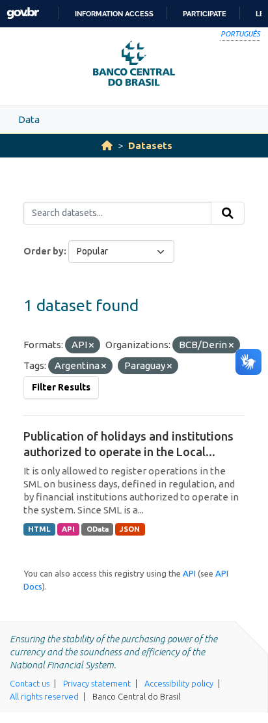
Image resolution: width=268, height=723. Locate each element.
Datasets (150, 145)
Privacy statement (97, 683)
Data (29, 119)
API (68, 529)
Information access (114, 13)
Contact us (29, 683)
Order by (43, 251)
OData (98, 529)
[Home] (107, 145)
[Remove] (91, 345)
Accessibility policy (178, 683)
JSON (130, 529)
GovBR (23, 13)
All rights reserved (44, 696)
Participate (204, 13)
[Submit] (228, 213)
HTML (39, 529)
